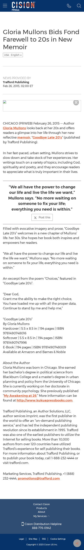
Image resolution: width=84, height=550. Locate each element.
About (41, 511)
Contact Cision (41, 504)
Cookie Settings (58, 539)
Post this (44, 217)
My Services (40, 516)
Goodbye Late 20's (47, 137)
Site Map (33, 539)
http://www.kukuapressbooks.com (44, 400)
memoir (23, 137)
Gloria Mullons (14, 128)
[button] (69, 6)
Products (41, 508)
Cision (47, 544)
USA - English (12, 54)
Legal (21, 539)
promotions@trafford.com (39, 478)
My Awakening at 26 (20, 396)
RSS (44, 539)
